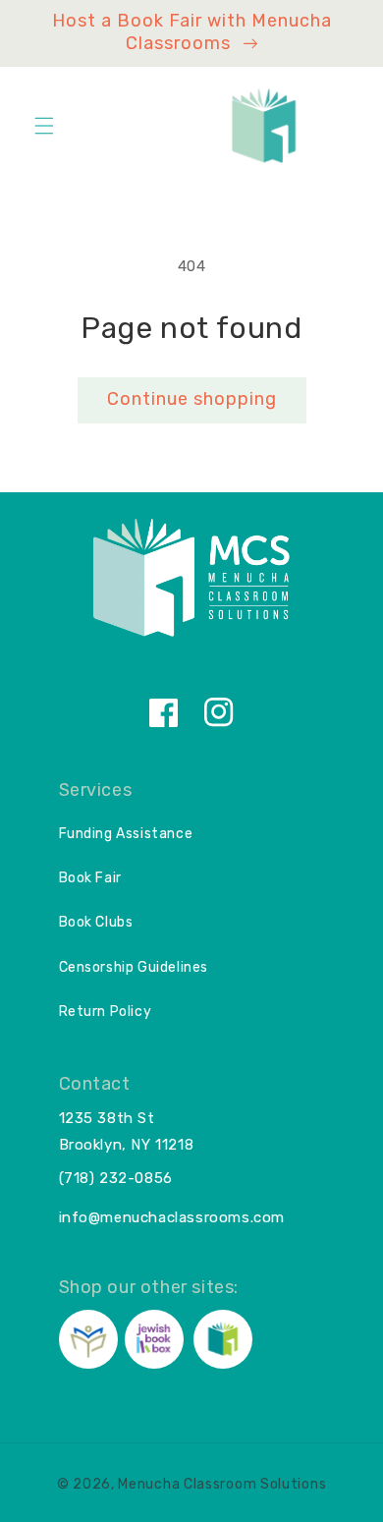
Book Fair (90, 878)
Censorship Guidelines (134, 967)
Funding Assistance (126, 833)
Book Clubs (96, 922)
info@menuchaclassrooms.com (172, 1217)
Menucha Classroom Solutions (222, 1484)
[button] (44, 125)
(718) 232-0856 (116, 1178)
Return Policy (105, 1011)
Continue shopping (192, 399)
